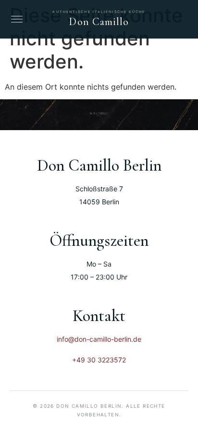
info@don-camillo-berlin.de (99, 339)
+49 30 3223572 (99, 360)
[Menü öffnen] (17, 19)
